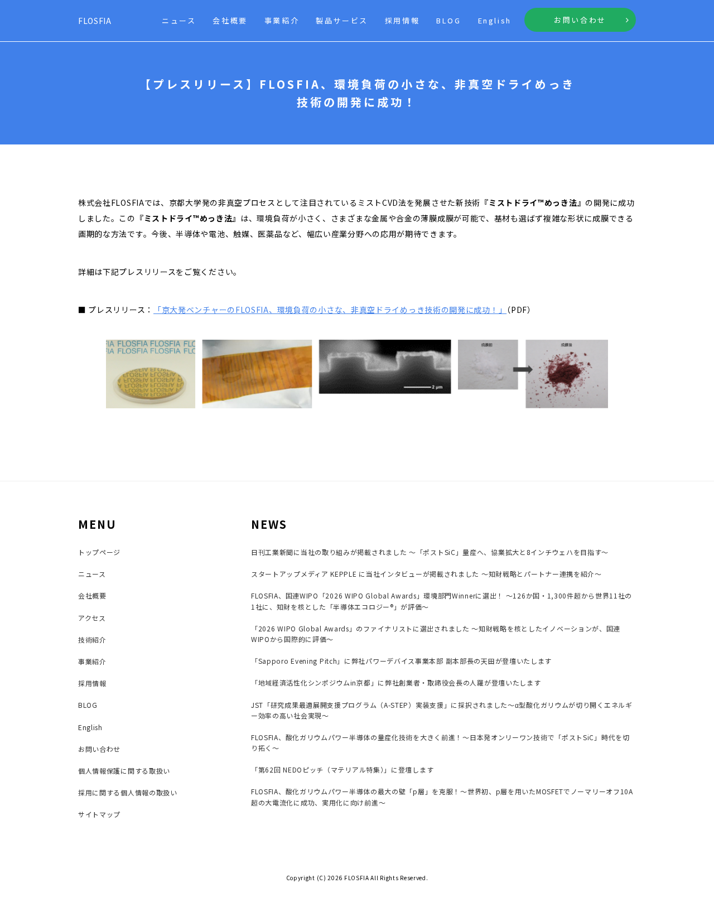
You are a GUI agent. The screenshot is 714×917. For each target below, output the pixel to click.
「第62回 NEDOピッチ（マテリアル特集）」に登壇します (342, 769)
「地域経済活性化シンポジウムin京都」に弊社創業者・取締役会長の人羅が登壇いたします (396, 682)
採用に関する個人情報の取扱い (127, 792)
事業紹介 (281, 20)
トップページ (99, 552)
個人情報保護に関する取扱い (124, 770)
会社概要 (230, 20)
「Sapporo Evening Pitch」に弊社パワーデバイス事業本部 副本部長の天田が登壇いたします (401, 660)
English (495, 20)
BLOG (448, 20)
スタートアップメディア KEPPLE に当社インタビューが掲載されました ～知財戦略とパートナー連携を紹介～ (426, 573)
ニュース (179, 20)
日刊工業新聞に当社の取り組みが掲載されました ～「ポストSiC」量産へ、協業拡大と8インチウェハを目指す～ (430, 552)
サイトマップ (99, 814)
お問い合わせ (580, 20)
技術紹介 (92, 639)
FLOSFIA (95, 20)
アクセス (92, 617)
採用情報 (402, 20)
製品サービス (342, 20)
